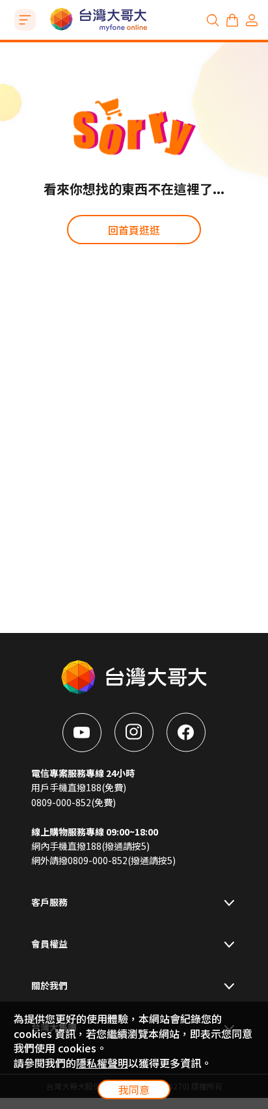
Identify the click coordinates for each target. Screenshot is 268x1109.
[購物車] (232, 20)
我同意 (134, 1089)
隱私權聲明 (102, 1063)
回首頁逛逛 (134, 230)
